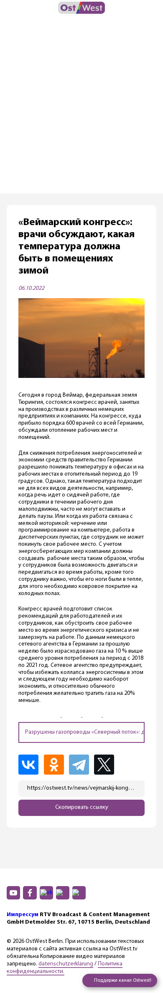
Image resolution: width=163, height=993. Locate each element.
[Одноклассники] (55, 765)
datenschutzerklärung (65, 964)
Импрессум (22, 915)
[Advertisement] (81, 107)
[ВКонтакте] (30, 765)
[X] (106, 765)
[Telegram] (80, 765)
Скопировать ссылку (81, 807)
